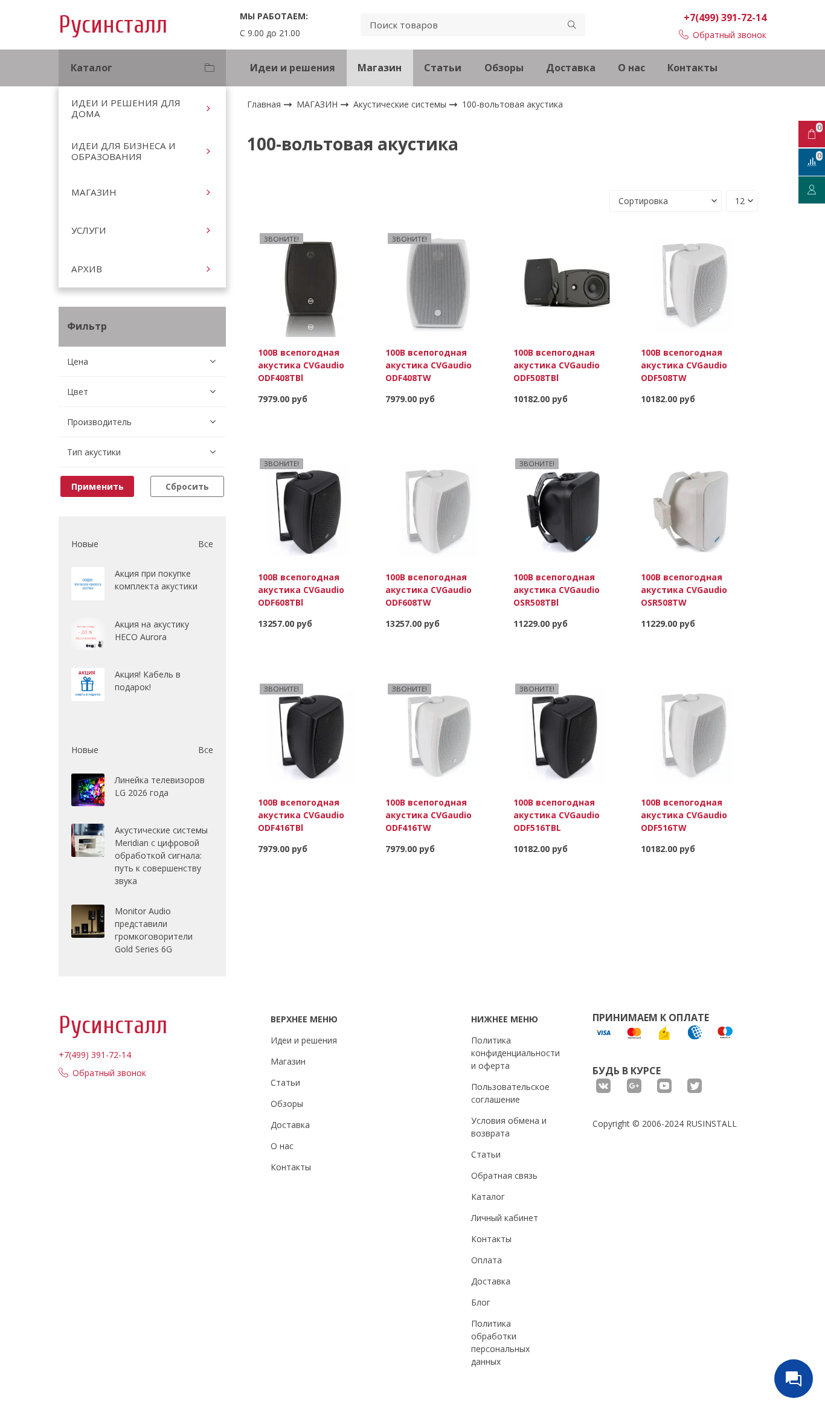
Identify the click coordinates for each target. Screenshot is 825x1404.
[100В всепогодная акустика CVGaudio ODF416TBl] (311, 733)
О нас (631, 67)
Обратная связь (504, 1175)
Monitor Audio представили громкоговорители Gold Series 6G (154, 930)
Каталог (488, 1196)
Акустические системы (401, 104)
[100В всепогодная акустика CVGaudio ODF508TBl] (566, 283)
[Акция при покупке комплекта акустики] (87, 583)
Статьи (442, 67)
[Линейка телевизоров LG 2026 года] (87, 790)
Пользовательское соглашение (510, 1093)
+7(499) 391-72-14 (725, 17)
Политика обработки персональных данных (500, 1342)
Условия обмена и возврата (509, 1127)
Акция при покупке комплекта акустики (156, 580)
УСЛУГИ (88, 230)
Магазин (380, 67)
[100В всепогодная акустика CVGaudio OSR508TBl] (566, 508)
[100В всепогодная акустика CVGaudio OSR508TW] (694, 508)
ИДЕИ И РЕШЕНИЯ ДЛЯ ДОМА (126, 108)
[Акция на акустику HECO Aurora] (87, 634)
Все (205, 544)
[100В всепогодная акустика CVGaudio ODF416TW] (438, 733)
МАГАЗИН (94, 192)
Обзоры (504, 67)
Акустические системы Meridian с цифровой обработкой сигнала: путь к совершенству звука (161, 855)
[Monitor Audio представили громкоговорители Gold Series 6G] (87, 921)
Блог (480, 1302)
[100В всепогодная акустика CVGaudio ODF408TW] (438, 283)
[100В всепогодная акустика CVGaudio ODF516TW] (694, 733)
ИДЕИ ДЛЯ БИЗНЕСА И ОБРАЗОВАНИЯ (123, 151)
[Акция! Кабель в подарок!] (87, 684)
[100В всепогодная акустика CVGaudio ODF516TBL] (566, 733)
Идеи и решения (292, 67)
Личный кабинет (504, 1217)
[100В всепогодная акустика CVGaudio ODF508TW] (694, 283)
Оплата (486, 1260)
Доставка (570, 67)
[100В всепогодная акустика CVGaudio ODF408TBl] (311, 283)
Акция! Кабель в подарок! (148, 680)
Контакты (692, 67)
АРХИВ (86, 268)
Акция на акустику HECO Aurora (152, 630)
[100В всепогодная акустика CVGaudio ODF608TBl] (311, 508)
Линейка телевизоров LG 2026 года (160, 786)
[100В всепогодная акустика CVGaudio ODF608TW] (438, 508)
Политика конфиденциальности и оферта (515, 1052)
